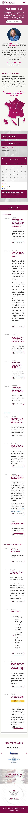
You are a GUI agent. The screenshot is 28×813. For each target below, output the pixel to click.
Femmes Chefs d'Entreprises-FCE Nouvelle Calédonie (18, 510)
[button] (25, 2)
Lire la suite (19, 242)
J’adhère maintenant (15, 21)
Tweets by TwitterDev (6, 140)
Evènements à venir (7, 148)
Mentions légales (14, 810)
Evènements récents (9, 150)
